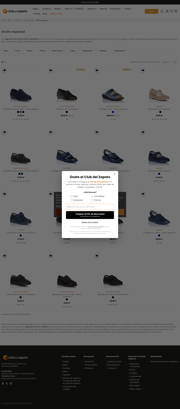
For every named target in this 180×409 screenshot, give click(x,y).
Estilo (75, 196)
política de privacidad (95, 227)
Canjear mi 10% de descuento (90, 215)
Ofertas (97, 200)
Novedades (78, 200)
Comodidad (99, 196)
